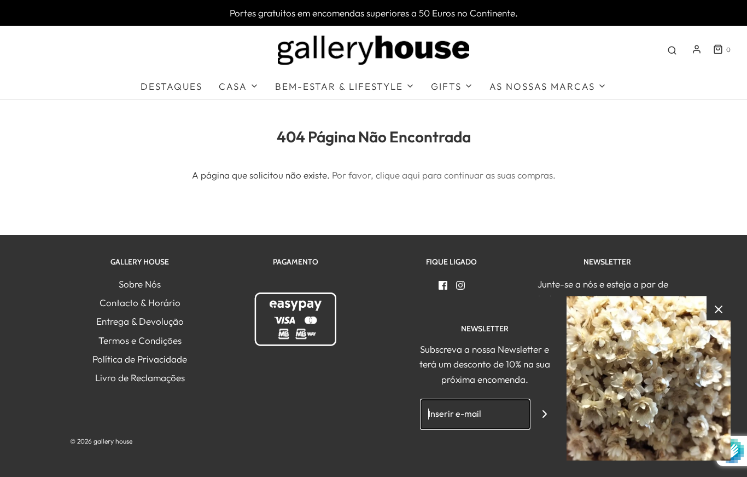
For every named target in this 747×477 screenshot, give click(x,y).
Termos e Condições (140, 340)
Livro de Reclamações (140, 377)
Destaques (171, 86)
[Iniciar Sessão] (696, 49)
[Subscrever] (545, 414)
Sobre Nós (140, 284)
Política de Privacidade (139, 359)
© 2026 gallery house (101, 441)
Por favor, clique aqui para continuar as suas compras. (444, 175)
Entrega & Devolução (140, 321)
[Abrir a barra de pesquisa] (672, 49)
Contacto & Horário (140, 302)
